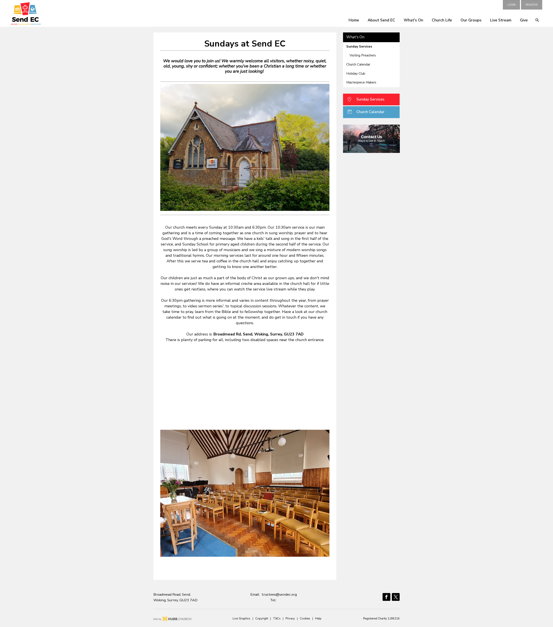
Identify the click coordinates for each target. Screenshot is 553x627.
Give (524, 20)
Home (354, 20)
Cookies (305, 619)
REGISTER (532, 4)
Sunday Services (359, 46)
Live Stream (500, 20)
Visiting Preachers (363, 55)
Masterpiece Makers (361, 82)
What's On (413, 20)
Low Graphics (241, 619)
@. (279, 594)
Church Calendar (358, 64)
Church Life (442, 20)
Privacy (290, 619)
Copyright (261, 619)
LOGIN (511, 4)
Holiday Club (355, 73)
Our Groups (471, 20)
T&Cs (277, 619)
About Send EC (381, 20)
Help (318, 619)
